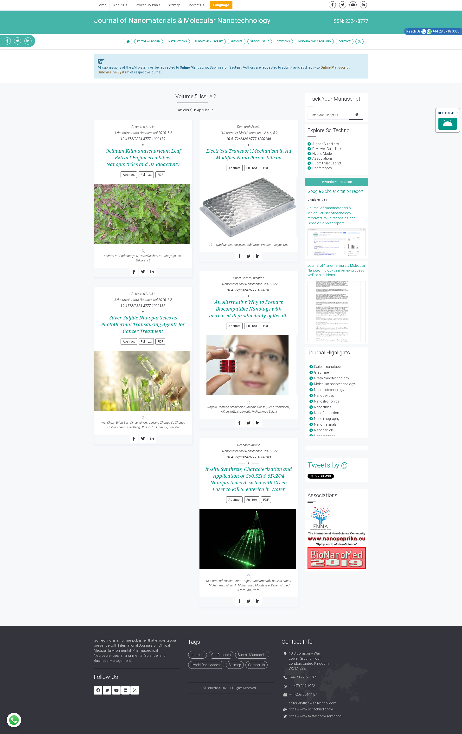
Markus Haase (256, 407)
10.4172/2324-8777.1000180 (248, 139)
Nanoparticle (324, 430)
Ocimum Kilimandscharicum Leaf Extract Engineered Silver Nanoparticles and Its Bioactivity (143, 157)
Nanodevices (324, 395)
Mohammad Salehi (264, 411)
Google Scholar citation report (336, 191)
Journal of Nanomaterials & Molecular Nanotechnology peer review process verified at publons (336, 270)
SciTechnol (214, 688)
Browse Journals (147, 5)
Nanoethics (323, 407)
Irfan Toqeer (243, 581)
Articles (237, 41)
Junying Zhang (159, 422)
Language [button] (221, 5)
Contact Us (195, 5)
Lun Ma (174, 427)
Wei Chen (107, 422)
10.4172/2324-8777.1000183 (248, 457)
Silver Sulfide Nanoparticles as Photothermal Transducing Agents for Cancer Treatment (143, 324)
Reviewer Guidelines (327, 149)
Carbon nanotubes (328, 367)
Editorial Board (148, 41)
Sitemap (174, 5)
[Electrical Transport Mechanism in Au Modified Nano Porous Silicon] (248, 207)
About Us (120, 5)
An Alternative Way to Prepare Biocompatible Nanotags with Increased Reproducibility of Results (249, 308)
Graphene (321, 372)
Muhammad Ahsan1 (222, 585)
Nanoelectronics (326, 401)
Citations (283, 41)
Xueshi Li (148, 427)
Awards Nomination (336, 182)
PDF (160, 174)
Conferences (322, 168)
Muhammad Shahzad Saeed (272, 581)
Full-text (146, 174)
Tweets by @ (328, 465)
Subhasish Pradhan (259, 245)
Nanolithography (327, 419)
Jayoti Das (281, 245)
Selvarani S (143, 260)
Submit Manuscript (209, 41)
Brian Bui (122, 422)
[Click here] (337, 242)
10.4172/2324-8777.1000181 (248, 290)
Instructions (177, 41)
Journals (197, 655)
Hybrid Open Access (206, 665)
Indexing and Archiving (314, 41)
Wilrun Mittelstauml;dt (235, 411)
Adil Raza (253, 590)
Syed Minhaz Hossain (230, 245)
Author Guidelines (325, 144)
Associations (322, 158)
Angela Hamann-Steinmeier (225, 407)
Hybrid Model (322, 154)
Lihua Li (161, 427)
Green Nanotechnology (331, 378)
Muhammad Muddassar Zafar (258, 585)
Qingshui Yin (138, 422)
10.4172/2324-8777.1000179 (143, 139)
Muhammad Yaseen (219, 581)
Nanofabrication (326, 413)
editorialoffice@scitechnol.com (312, 703)
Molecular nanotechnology (334, 384)
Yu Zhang (177, 422)
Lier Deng (133, 427)
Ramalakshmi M (150, 256)
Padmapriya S (128, 256)
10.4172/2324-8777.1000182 (143, 306)
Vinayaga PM (172, 256)
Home (101, 5)
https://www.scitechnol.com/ (311, 709)
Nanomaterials (325, 424)
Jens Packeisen (278, 407)
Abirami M (110, 256)
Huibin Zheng (116, 427)
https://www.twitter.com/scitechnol (315, 716)
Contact (345, 41)
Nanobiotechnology (329, 390)
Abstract (129, 174)
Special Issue (259, 41)
